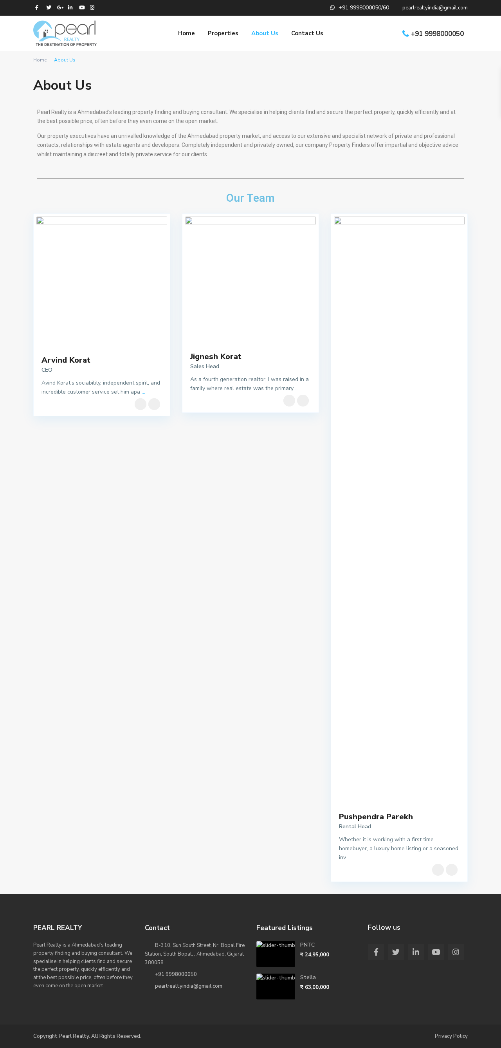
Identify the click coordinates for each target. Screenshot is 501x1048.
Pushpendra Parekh (376, 816)
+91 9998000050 (437, 33)
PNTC (307, 945)
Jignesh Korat (215, 356)
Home (186, 33)
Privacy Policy (451, 1036)
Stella (308, 977)
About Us (264, 33)
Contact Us (307, 33)
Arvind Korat (65, 360)
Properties (223, 33)
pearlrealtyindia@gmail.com (188, 986)
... (143, 392)
